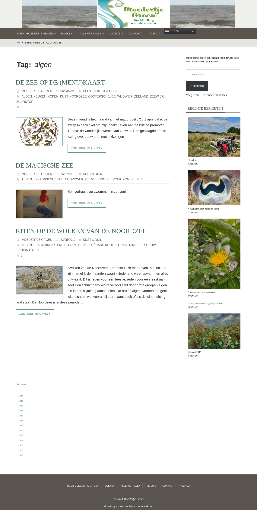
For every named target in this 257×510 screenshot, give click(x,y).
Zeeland (141, 96)
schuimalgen (27, 250)
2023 (20, 410)
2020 (20, 425)
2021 (20, 420)
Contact (168, 486)
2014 (20, 455)
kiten (119, 245)
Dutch (174, 31)
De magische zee (44, 165)
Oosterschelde (102, 96)
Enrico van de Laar (73, 245)
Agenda (185, 486)
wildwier (125, 96)
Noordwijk (74, 179)
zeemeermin (95, 179)
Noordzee (78, 96)
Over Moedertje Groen (83, 486)
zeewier (157, 96)
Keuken (89, 91)
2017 (20, 440)
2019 (20, 430)
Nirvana (133, 506)
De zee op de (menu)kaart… (63, 82)
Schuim (150, 245)
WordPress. (147, 506)
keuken (39, 96)
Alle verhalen (131, 486)
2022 (20, 415)
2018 (20, 435)
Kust (64, 96)
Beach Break (44, 245)
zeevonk (114, 179)
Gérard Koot (102, 245)
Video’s (151, 486)
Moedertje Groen (37, 91)
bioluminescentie (48, 179)
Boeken (110, 486)
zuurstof (24, 101)
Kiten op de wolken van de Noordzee (81, 230)
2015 (20, 450)
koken (53, 96)
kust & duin (107, 91)
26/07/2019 (67, 174)
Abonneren (197, 85)
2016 (20, 445)
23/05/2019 (67, 239)
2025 (20, 400)
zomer (128, 179)
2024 (20, 405)
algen (27, 96)
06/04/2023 (67, 91)
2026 (20, 395)
